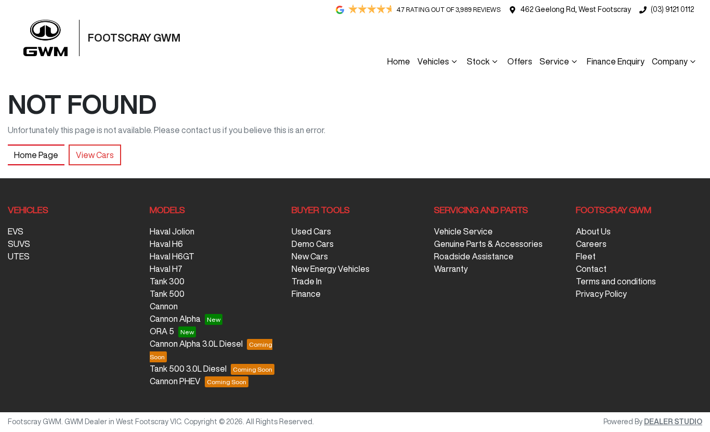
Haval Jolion (172, 231)
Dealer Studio (673, 421)
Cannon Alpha (175, 319)
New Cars (310, 256)
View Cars (95, 155)
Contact (591, 269)
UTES (19, 256)
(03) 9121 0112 (672, 9)
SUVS (19, 244)
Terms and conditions (616, 281)
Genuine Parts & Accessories (488, 244)
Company (670, 61)
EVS (15, 231)
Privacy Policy (601, 294)
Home (398, 61)
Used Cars (311, 231)
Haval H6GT (172, 256)
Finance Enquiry (616, 61)
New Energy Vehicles (331, 269)
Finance (306, 294)
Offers (519, 61)
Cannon (164, 306)
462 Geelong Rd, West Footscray (575, 9)
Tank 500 (167, 294)
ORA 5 (162, 331)
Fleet (586, 256)
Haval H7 (166, 269)
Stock (478, 61)
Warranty (451, 269)
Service (554, 61)
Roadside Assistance (474, 256)
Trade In (307, 281)
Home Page (36, 155)
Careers (591, 244)
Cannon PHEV (175, 381)
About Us (593, 231)
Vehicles (433, 61)
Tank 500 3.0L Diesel (188, 368)
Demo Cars (313, 244)
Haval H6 (166, 244)
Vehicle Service (463, 231)
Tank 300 (167, 281)
